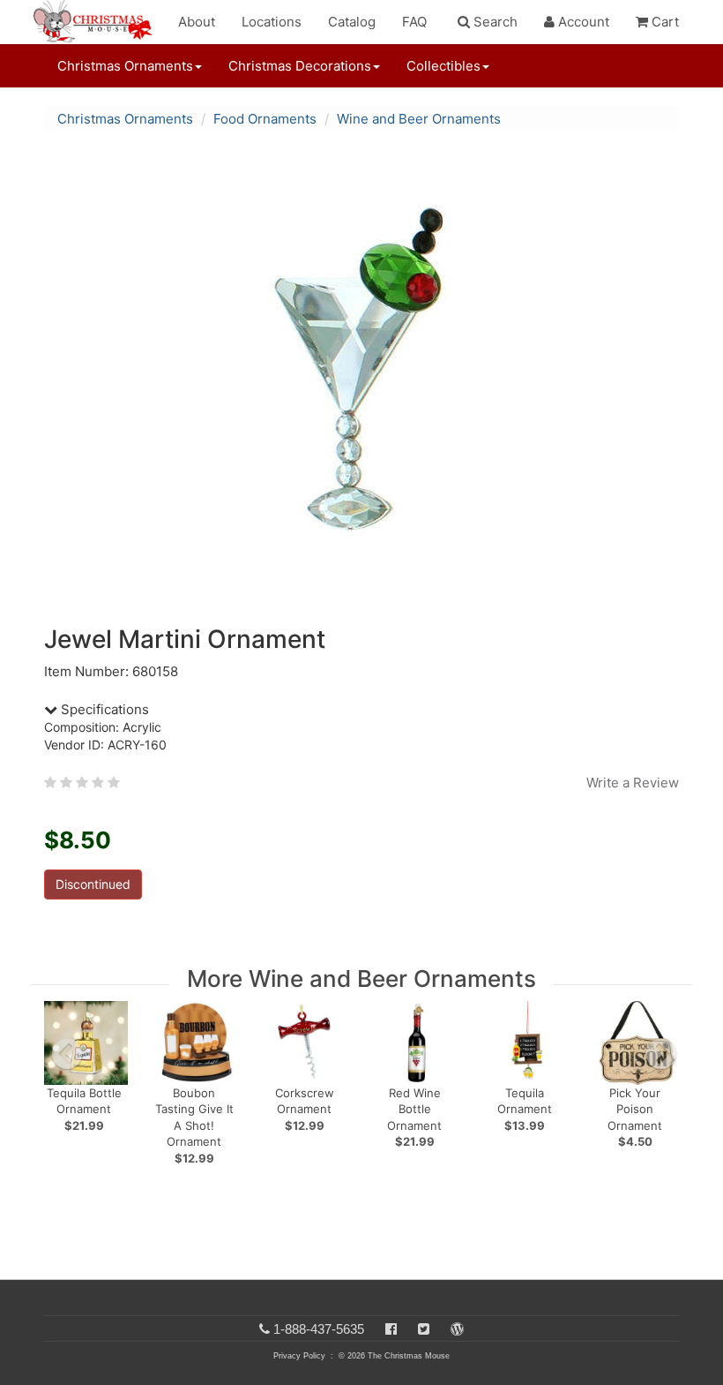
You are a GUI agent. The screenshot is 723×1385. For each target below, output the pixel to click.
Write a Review (632, 782)
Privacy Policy (299, 1355)
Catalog (352, 21)
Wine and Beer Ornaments (419, 118)
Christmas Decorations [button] (299, 65)
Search (494, 21)
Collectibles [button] (443, 65)
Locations (272, 21)
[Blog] (457, 1328)
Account (582, 21)
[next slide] (661, 1054)
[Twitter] (423, 1328)
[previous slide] (67, 1054)
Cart (663, 21)
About (196, 21)
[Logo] (98, 22)
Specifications (103, 709)
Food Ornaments (265, 118)
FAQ (414, 21)
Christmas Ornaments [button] (125, 65)
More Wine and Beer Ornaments (361, 978)
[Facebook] (391, 1328)
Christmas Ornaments (125, 118)
